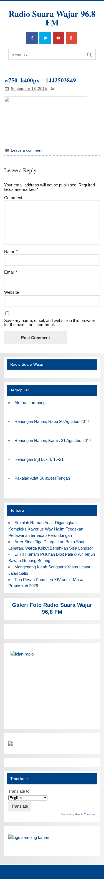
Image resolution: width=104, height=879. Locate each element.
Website (11, 292)
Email (10, 272)
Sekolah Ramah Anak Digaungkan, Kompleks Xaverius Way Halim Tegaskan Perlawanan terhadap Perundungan (45, 529)
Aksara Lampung (29, 402)
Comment (13, 198)
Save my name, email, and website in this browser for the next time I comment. (49, 322)
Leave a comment (26, 150)
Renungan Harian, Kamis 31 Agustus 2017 (52, 440)
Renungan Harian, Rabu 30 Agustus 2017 (51, 421)
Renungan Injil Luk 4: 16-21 (39, 459)
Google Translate (85, 814)
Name (11, 251)
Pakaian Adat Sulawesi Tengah (42, 478)
